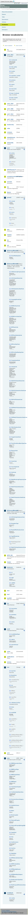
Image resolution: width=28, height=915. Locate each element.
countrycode (13, 59)
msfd (8, 629)
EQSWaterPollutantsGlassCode (13, 407)
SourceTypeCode (13, 466)
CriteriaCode (13, 366)
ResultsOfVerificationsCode (13, 529)
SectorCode (13, 461)
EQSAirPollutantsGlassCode (13, 380)
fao (8, 187)
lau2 (8, 594)
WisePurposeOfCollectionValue (13, 884)
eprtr (8, 148)
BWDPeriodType (13, 769)
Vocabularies (5, 24)
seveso (9, 662)
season (12, 84)
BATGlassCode (13, 327)
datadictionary (11, 137)
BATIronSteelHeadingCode (13, 352)
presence (13, 80)
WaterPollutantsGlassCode (13, 486)
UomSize (13, 848)
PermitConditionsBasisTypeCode (13, 443)
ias (8, 240)
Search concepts (19, 45)
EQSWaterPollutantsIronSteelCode (13, 417)
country (13, 898)
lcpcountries (13, 608)
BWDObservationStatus (13, 763)
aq (8, 49)
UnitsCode (13, 472)
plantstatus (13, 614)
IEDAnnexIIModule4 (11, 510)
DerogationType (13, 523)
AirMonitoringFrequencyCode (13, 271)
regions (13, 639)
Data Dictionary (12, 9)
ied (8, 245)
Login (17, 3)
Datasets (4, 14)
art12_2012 (10, 54)
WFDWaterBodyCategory (13, 874)
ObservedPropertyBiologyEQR (13, 825)
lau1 (8, 590)
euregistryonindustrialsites (11, 176)
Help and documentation (7, 11)
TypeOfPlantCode (13, 536)
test (8, 667)
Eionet (7, 9)
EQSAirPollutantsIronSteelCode (13, 390)
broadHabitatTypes (13, 634)
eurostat (9, 181)
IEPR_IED (10, 555)
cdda (8, 128)
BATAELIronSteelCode (13, 316)
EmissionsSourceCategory (13, 799)
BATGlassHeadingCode (13, 335)
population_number (13, 75)
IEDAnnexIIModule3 (11, 263)
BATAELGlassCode (13, 305)
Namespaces (5, 29)
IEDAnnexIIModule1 (11, 250)
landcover (10, 567)
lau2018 (9, 598)
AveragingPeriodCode (13, 299)
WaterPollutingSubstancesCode (13, 547)
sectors (13, 621)
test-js (12, 707)
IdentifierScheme (13, 805)
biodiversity (10, 124)
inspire (9, 562)
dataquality (10, 142)
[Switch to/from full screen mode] (19, 3)
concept (13, 201)
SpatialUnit (13, 832)
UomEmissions (13, 842)
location (13, 71)
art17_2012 (10, 114)
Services (4, 27)
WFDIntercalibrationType (13, 857)
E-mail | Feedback (6, 910)
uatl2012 (13, 582)
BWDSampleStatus (13, 774)
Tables (3, 17)
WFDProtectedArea (13, 863)
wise (8, 758)
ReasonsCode (13, 450)
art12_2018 (10, 103)
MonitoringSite (13, 815)
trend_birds (13, 88)
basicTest (13, 670)
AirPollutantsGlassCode (13, 278)
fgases (9, 192)
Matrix (12, 810)
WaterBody (13, 853)
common (9, 132)
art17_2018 (10, 119)
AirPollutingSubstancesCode (13, 517)
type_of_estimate (13, 93)
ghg (8, 229)
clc (12, 572)
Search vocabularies (8, 45)
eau (12, 685)
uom (8, 753)
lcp (8, 603)
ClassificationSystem (13, 786)
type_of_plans (13, 97)
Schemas (4, 22)
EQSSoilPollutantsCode (13, 399)
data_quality (13, 66)
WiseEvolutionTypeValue (13, 879)
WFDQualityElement (13, 869)
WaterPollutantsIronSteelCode (13, 497)
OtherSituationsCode (13, 427)
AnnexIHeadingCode (13, 255)
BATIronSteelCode (13, 344)
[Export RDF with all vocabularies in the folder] (24, 56)
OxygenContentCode (13, 437)
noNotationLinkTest (13, 702)
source (12, 212)
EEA (8, 1)
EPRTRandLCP (11, 169)
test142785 (13, 712)
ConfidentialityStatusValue (13, 792)
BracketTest (13, 675)
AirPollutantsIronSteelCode (13, 288)
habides (9, 234)
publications (10, 656)
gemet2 (9, 197)
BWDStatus (13, 781)
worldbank (10, 893)
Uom (12, 836)
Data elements (5, 19)
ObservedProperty (13, 820)
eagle (12, 577)
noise (8, 651)
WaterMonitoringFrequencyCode (13, 479)
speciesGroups (13, 644)
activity (12, 153)
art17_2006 (10, 109)
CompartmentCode (13, 360)
